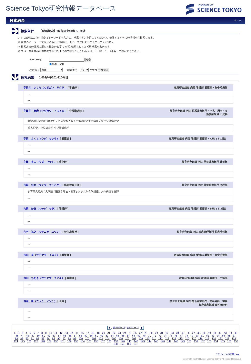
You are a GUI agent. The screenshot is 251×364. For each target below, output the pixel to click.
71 (149, 335)
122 (227, 338)
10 (50, 333)
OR (62, 64)
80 (197, 335)
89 (21, 338)
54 (59, 335)
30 (156, 333)
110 (147, 338)
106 (121, 338)
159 (122, 344)
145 (156, 341)
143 (143, 341)
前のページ (119, 327)
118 (200, 338)
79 (191, 335)
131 (63, 341)
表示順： (34, 69)
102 (94, 338)
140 (123, 341)
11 (56, 333)
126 (29, 341)
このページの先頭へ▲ (227, 354)
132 (69, 341)
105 (114, 338)
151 (196, 341)
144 (149, 341)
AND (55, 64)
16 (82, 333)
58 (80, 335)
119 (207, 338)
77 (181, 335)
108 (134, 338)
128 (43, 341)
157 (236, 341)
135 (89, 341)
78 (186, 335)
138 (109, 341)
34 (177, 333)
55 (64, 335)
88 (16, 338)
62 (101, 335)
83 (213, 335)
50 (38, 335)
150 (189, 341)
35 (183, 333)
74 (165, 335)
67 (128, 335)
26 (135, 333)
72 (154, 335)
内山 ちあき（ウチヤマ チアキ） (44, 278)
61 (96, 335)
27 (140, 333)
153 (209, 341)
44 (230, 333)
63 (107, 335)
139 (116, 341)
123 (234, 338)
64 (112, 335)
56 (70, 335)
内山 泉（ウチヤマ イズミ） (41, 254)
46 (17, 335)
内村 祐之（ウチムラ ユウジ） (43, 231)
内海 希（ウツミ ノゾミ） (40, 301)
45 (236, 333)
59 (86, 335)
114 (174, 338)
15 (77, 333)
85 (223, 335)
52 (48, 335)
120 (214, 338)
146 (163, 341)
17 (87, 333)
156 (229, 341)
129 (49, 341)
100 (81, 338)
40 (209, 333)
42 (220, 333)
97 (64, 338)
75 (170, 335)
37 (193, 333)
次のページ (133, 327)
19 (98, 333)
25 (130, 333)
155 (223, 341)
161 (136, 344)
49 (33, 335)
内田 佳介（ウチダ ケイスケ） (43, 184)
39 (204, 333)
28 (146, 333)
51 (43, 335)
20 (103, 333)
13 (66, 333)
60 (91, 335)
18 (93, 333)
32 (167, 333)
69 (138, 335)
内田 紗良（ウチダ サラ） (40, 208)
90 (27, 338)
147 (169, 341)
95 (53, 338)
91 (32, 338)
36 (188, 333)
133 (76, 341)
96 (58, 338)
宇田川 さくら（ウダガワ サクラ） (45, 87)
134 (83, 341)
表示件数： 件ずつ (82, 69)
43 (225, 333)
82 (207, 335)
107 (127, 338)
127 (36, 341)
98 (69, 338)
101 (87, 338)
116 (187, 338)
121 (220, 338)
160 (129, 344)
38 (198, 333)
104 (107, 338)
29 (151, 333)
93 (43, 338)
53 (54, 335)
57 (75, 335)
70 (144, 335)
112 (160, 338)
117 (194, 338)
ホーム (237, 20)
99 (74, 338)
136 (96, 341)
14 (71, 333)
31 (161, 333)
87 (234, 335)
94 (48, 338)
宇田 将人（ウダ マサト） (40, 161)
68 (133, 335)
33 (172, 333)
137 (103, 341)
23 (119, 333)
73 (160, 335)
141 (129, 341)
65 (117, 335)
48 (27, 335)
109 (141, 338)
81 (202, 335)
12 (61, 333)
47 (22, 335)
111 (154, 338)
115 (180, 338)
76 (176, 335)
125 (23, 341)
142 (136, 341)
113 (167, 338)
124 (16, 341)
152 (203, 341)
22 (114, 333)
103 (101, 338)
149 (183, 341)
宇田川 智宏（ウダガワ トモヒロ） (45, 110)
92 (37, 338)
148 (176, 341)
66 (123, 335)
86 (228, 335)
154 (216, 341)
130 (56, 341)
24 (124, 333)
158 (116, 344)
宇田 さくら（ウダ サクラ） (41, 138)
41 (214, 333)
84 (218, 335)
